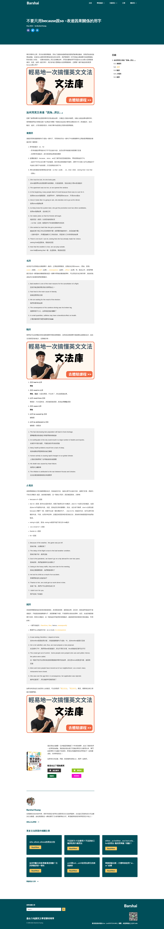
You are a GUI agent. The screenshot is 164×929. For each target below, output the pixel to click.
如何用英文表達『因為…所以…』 (125, 60)
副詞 (118, 77)
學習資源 (100, 3)
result (40, 270)
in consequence (60, 630)
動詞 (118, 70)
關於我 (132, 3)
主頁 (90, 3)
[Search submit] (63, 909)
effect (67, 270)
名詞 (118, 67)
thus (50, 625)
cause (28, 270)
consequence (53, 270)
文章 (123, 3)
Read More (35, 847)
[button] (28, 30)
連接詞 (119, 63)
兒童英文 (112, 3)
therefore (44, 625)
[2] (60, 104)
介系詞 (119, 74)
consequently (62, 625)
